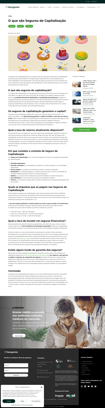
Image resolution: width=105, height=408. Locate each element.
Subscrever (16, 375)
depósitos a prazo (24, 238)
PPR (34, 199)
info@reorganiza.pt (44, 377)
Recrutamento (86, 374)
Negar (22, 401)
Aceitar (9, 401)
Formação (56, 7)
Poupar (20, 26)
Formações (85, 368)
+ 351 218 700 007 (43, 370)
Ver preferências (36, 401)
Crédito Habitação (33, 7)
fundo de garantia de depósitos (36, 255)
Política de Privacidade (27, 405)
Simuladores (80, 7)
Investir (49, 7)
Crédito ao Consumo (68, 7)
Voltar (10, 16)
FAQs (83, 372)
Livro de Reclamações (51, 399)
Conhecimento (91, 7)
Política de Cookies (16, 405)
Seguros (42, 7)
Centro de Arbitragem (62, 399)
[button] (41, 387)
